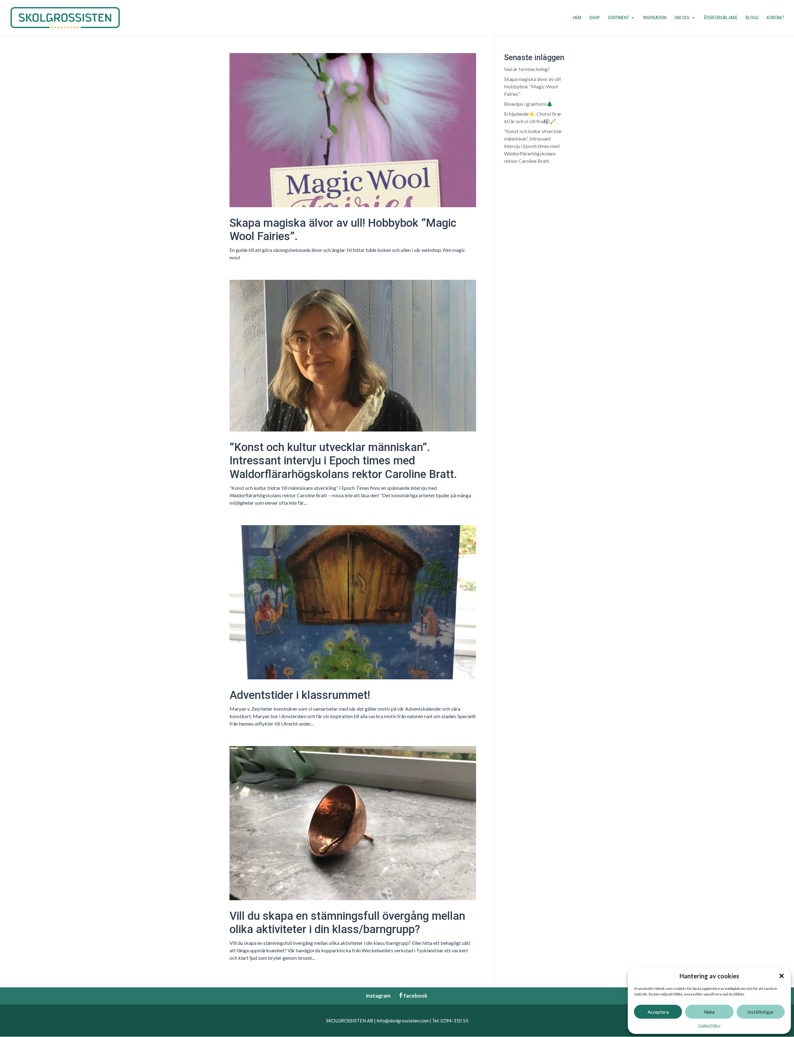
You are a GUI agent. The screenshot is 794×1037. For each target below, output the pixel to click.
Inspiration (655, 18)
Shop (594, 18)
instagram (375, 995)
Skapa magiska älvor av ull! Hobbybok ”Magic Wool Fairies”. (532, 86)
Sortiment (618, 18)
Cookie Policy (709, 1025)
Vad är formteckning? (527, 69)
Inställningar (760, 1012)
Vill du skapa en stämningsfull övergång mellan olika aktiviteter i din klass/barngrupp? (347, 923)
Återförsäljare (721, 18)
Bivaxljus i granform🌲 (528, 104)
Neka (709, 1012)
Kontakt (775, 18)
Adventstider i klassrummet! (300, 695)
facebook (412, 995)
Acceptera (658, 1012)
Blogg (752, 18)
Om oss (682, 18)
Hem (577, 18)
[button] (781, 976)
